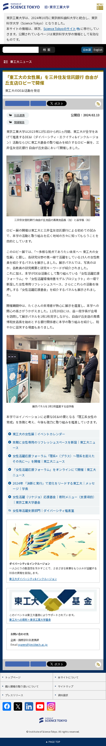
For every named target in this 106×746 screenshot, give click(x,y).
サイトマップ (65, 686)
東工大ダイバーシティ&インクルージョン (33, 579)
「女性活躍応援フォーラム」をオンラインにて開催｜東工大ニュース (54, 472)
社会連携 (19, 115)
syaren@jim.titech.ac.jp (33, 644)
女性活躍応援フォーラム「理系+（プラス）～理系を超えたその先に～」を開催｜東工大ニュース (54, 458)
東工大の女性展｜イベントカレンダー (39, 434)
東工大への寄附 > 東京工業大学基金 (30, 619)
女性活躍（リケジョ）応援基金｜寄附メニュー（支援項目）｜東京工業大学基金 (54, 499)
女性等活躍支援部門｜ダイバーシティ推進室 (43, 510)
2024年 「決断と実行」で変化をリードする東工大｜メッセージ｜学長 (54, 486)
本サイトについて (68, 677)
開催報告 (19, 122)
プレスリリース (14, 695)
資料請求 (63, 695)
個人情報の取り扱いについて (22, 686)
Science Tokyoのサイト (59, 28)
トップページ (13, 677)
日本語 (87, 50)
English (98, 50)
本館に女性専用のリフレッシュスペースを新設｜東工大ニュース (54, 445)
